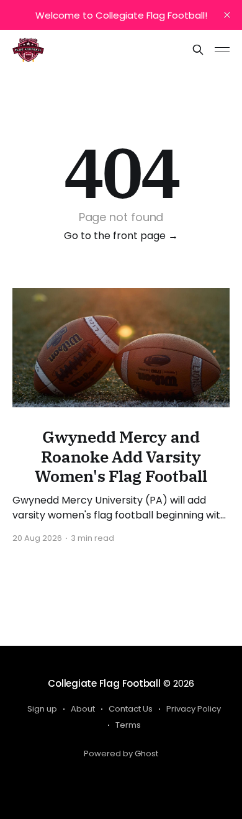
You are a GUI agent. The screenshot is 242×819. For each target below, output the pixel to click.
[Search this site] (198, 50)
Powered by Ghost (121, 753)
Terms (128, 725)
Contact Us (131, 709)
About (83, 709)
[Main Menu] (222, 49)
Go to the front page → (121, 236)
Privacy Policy (193, 709)
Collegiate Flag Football (104, 683)
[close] (227, 15)
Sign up (42, 709)
